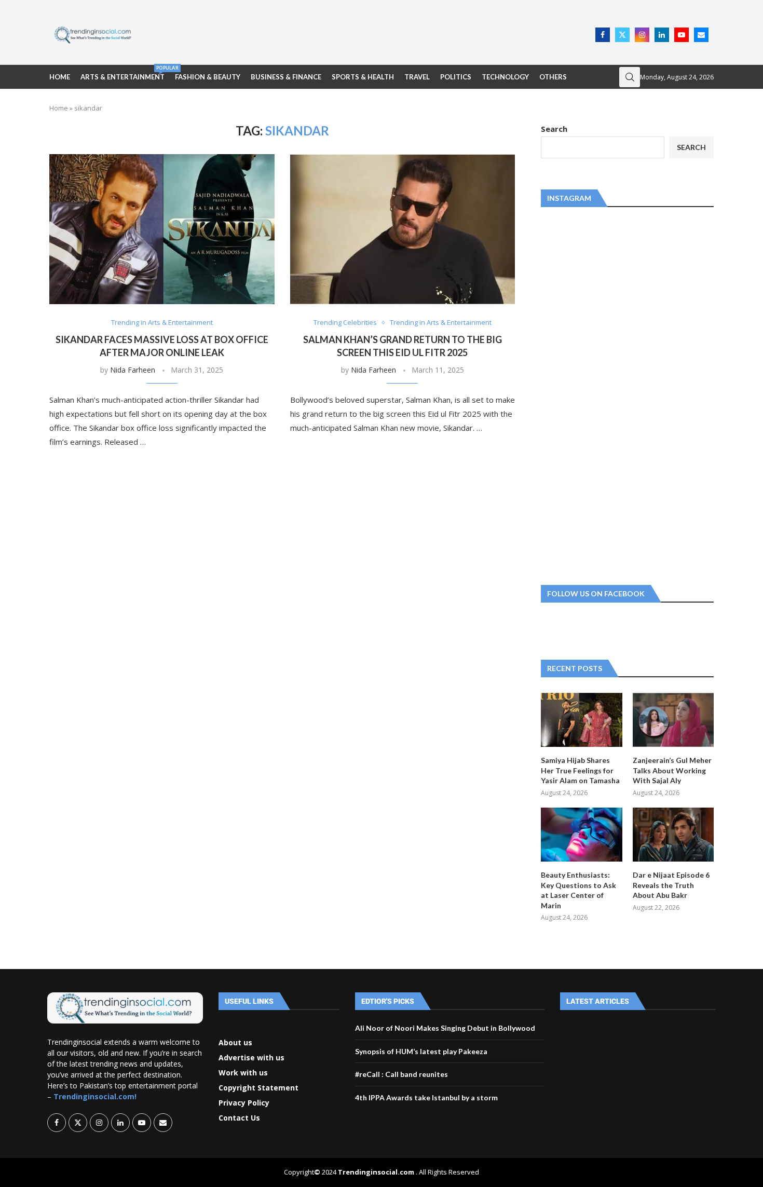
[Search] (629, 77)
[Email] (701, 35)
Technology (505, 77)
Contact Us (239, 1118)
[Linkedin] (662, 35)
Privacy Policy (244, 1103)
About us (235, 1042)
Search (554, 129)
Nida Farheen (132, 370)
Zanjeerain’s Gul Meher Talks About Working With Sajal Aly (672, 770)
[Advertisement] (366, 33)
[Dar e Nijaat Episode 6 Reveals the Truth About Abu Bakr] (673, 835)
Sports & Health (363, 77)
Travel (417, 77)
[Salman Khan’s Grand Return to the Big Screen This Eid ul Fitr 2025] (402, 229)
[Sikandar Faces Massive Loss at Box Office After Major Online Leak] (162, 229)
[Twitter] (622, 35)
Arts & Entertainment (122, 73)
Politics (455, 77)
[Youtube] (681, 35)
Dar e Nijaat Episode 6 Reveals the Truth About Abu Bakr (671, 884)
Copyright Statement (258, 1088)
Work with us (243, 1072)
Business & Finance (286, 77)
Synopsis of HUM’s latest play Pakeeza (421, 1051)
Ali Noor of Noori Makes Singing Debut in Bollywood (445, 1028)
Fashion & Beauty (207, 77)
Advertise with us (251, 1057)
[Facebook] (602, 35)
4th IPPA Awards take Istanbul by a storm (426, 1097)
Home (59, 77)
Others (553, 77)
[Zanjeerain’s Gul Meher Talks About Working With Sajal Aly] (673, 720)
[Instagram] (642, 35)
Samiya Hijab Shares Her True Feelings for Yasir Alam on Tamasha (580, 770)
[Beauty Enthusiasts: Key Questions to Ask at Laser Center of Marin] (581, 835)
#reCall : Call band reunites (401, 1074)
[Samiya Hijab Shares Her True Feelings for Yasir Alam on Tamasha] (581, 720)
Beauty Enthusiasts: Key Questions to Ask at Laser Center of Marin (578, 890)
